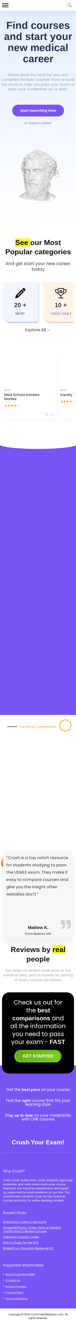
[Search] (70, 5)
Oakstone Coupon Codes (21, 1237)
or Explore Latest (38, 123)
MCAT (7, 390)
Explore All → (38, 330)
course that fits (46, 1100)
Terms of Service (16, 1299)
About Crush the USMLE (20, 1274)
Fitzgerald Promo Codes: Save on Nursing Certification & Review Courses (32, 1229)
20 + (20, 305)
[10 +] (61, 293)
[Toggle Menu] (5, 5)
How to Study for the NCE (21, 1243)
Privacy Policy (14, 1292)
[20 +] (20, 293)
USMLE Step (60, 313)
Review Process (15, 1286)
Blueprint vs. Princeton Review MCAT (28, 1248)
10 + (61, 305)
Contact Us (12, 1280)
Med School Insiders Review (22, 396)
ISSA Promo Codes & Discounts (25, 1222)
